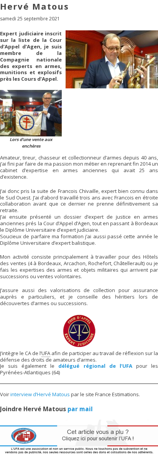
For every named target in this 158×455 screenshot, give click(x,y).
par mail (80, 409)
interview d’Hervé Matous (40, 394)
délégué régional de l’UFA (95, 365)
